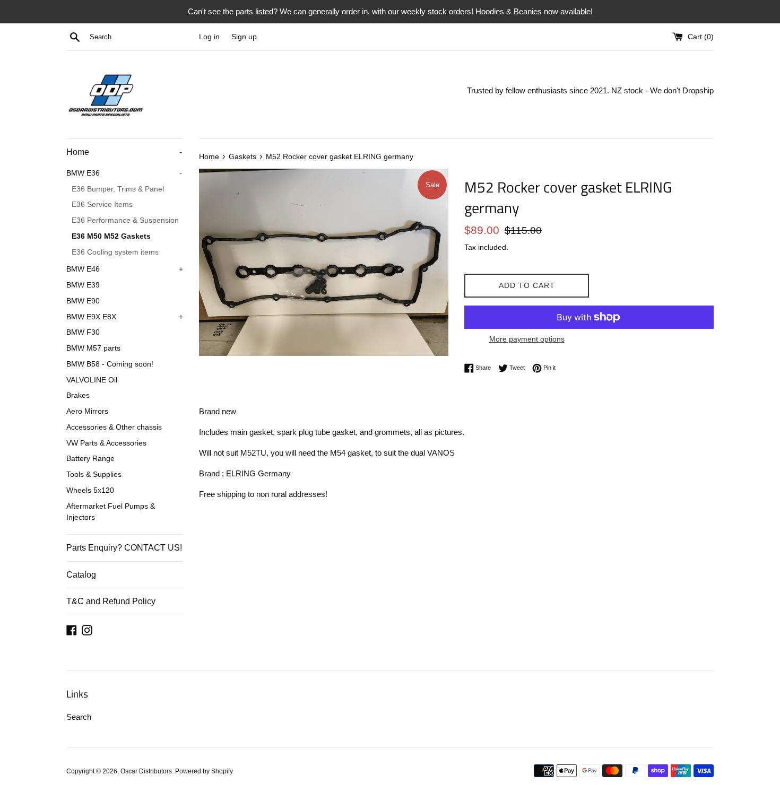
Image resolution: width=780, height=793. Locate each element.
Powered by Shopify (204, 771)
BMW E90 (83, 301)
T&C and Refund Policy (110, 601)
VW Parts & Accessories (106, 443)
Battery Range (90, 459)
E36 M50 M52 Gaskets (111, 236)
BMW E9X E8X (124, 317)
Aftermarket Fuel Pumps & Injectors (110, 512)
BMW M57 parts (93, 348)
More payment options (527, 339)
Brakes (78, 395)
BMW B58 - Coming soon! (109, 364)
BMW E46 (124, 269)
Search (78, 716)
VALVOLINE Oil (91, 380)
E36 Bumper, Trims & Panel (118, 189)
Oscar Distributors (146, 771)
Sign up (244, 37)
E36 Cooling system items (115, 252)
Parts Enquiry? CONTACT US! (124, 547)
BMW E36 (124, 173)
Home (124, 151)
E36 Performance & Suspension (125, 220)
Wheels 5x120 (90, 490)
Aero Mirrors (87, 411)
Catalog (81, 574)
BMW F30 (83, 332)
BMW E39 (83, 285)
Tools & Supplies (94, 474)
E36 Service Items (102, 204)
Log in (209, 37)
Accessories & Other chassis (114, 427)
